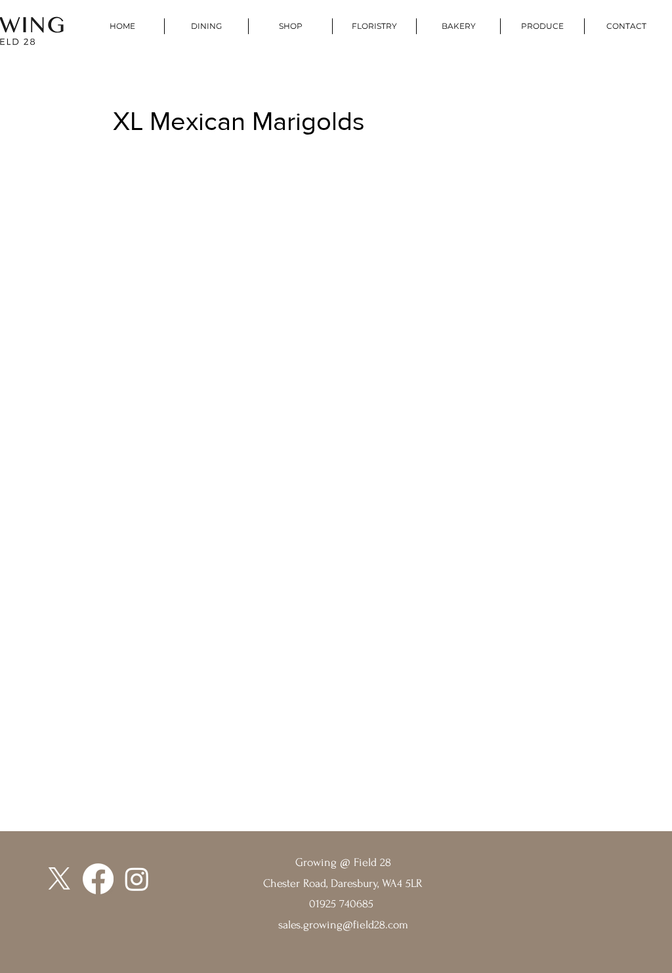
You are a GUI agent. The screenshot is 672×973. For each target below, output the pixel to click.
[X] (59, 878)
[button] (542, 26)
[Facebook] (98, 878)
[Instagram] (136, 878)
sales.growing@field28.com (343, 925)
